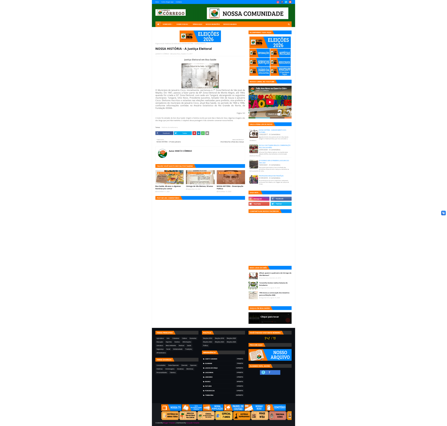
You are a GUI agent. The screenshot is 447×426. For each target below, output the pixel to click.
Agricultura (160, 338)
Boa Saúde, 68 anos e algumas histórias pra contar (168, 187)
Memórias (189, 369)
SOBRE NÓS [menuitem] (167, 24)
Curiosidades (161, 365)
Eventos (177, 342)
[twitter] (286, 1)
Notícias (181, 346)
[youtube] (290, 1)
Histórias (160, 369)
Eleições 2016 (207, 338)
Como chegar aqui (167, 2)
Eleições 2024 (219, 342)
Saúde (189, 346)
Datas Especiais (173, 365)
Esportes (169, 342)
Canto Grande (221, 359)
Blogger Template (169, 423)
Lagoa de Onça (221, 368)
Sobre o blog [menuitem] (182, 24)
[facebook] (282, 1)
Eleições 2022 (207, 342)
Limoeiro (221, 377)
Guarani (221, 363)
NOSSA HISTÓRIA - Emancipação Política (230, 187)
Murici (221, 381)
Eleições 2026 (231, 342)
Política (205, 346)
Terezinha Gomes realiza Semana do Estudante (273, 284)
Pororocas (221, 391)
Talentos (173, 373)
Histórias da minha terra (173, 44)
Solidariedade (177, 349)
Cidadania (175, 338)
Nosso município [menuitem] (213, 24)
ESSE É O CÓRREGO (163, 54)
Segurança (160, 349)
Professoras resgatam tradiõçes (271, 176)
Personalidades (162, 373)
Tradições (188, 349)
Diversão (184, 365)
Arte (168, 338)
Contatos (179, 2)
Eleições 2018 (219, 338)
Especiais (193, 365)
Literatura (160, 346)
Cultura (184, 338)
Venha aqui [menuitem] (197, 24)
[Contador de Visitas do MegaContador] (270, 339)
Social (168, 349)
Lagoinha (221, 372)
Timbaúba (221, 395)
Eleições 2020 (231, 338)
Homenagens (169, 369)
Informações (187, 342)
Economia (193, 338)
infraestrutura (161, 353)
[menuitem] (158, 24)
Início (157, 2)
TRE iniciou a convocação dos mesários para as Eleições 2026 (274, 294)
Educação (160, 342)
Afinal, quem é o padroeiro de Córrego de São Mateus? (275, 274)
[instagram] (277, 1)
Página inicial (159, 44)
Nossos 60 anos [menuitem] (230, 24)
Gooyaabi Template (192, 423)
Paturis (221, 386)
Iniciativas (180, 369)
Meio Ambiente (171, 346)
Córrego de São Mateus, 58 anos (199, 186)
